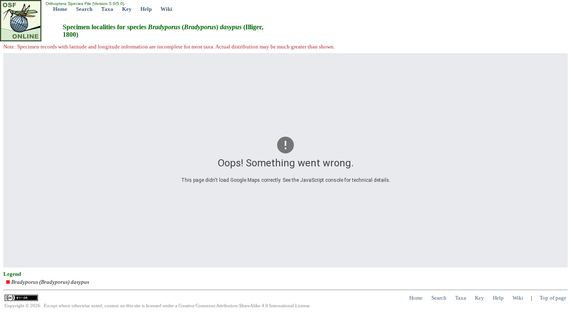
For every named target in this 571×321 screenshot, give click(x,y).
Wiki (166, 9)
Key (127, 9)
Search (84, 9)
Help (146, 9)
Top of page (553, 298)
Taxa (107, 9)
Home (60, 9)
